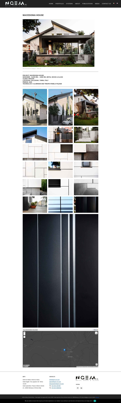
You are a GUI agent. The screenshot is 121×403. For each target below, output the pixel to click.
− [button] (24, 334)
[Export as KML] (96, 329)
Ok (94, 400)
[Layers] (96, 333)
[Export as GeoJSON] (94, 329)
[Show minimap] (96, 364)
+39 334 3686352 (56, 388)
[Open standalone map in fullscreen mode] (93, 329)
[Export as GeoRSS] (97, 329)
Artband (97, 397)
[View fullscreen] (24, 337)
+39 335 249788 (55, 386)
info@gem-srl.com (54, 379)
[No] (119, 401)
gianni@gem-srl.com (55, 381)
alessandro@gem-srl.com (56, 384)
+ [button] (24, 332)
